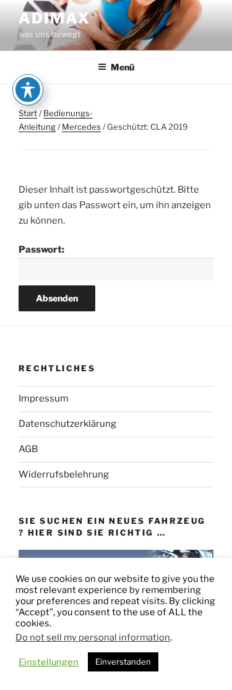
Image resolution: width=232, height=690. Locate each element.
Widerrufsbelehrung (64, 474)
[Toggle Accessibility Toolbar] (28, 89)
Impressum (44, 398)
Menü (122, 67)
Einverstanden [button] (123, 662)
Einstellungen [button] (49, 662)
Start (28, 113)
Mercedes (81, 127)
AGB (28, 449)
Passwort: (41, 249)
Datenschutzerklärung (67, 423)
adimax (54, 18)
